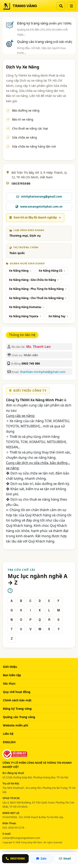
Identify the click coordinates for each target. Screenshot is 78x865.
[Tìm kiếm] (61, 6)
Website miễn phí (15, 725)
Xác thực (9, 683)
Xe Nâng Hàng (18, 270)
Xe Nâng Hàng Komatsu (25, 307)
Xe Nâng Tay (56, 316)
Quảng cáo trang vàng (44, 41)
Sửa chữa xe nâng (24, 137)
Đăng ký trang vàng (44, 23)
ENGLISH (9, 742)
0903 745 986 (31, 363)
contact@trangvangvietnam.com (21, 838)
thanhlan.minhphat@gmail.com (43, 372)
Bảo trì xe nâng (22, 119)
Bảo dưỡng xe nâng (26, 110)
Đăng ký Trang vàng (17, 709)
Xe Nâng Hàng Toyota (23, 316)
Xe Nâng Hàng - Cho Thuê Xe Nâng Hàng (36, 298)
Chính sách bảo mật (17, 700)
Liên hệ (8, 734)
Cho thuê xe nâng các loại (30, 128)
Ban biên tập (12, 675)
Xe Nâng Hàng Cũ (50, 270)
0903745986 (20, 183)
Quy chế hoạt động (16, 692)
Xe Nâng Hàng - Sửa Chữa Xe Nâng (32, 280)
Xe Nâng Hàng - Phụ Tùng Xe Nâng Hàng (36, 289)
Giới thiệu (10, 667)
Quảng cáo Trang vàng (19, 717)
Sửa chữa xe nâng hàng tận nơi (34, 146)
